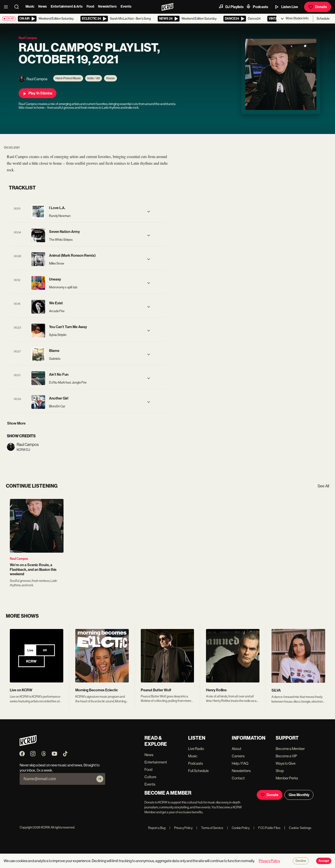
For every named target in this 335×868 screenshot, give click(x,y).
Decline (301, 861)
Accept (324, 861)
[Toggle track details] (148, 211)
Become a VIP (286, 756)
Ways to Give (286, 763)
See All (323, 486)
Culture (150, 777)
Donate (321, 7)
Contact (238, 778)
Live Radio (196, 749)
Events (126, 6)
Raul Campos (19, 559)
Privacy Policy (181, 828)
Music (30, 6)
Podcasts (260, 7)
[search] (18, 6)
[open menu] (7, 6)
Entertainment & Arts (67, 6)
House (110, 78)
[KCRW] (28, 745)
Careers (238, 756)
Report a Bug (157, 828)
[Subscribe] (99, 778)
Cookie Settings (300, 828)
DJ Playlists (234, 7)
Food (90, 6)
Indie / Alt (93, 78)
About (236, 749)
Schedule (323, 18)
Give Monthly (299, 795)
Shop (280, 771)
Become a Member (290, 749)
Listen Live (289, 7)
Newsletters (107, 6)
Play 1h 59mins (40, 93)
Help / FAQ (240, 763)
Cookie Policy (238, 828)
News (42, 6)
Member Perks (287, 778)
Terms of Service (209, 828)
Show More (16, 423)
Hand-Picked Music (68, 78)
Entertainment (155, 762)
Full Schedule (198, 771)
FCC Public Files (267, 828)
